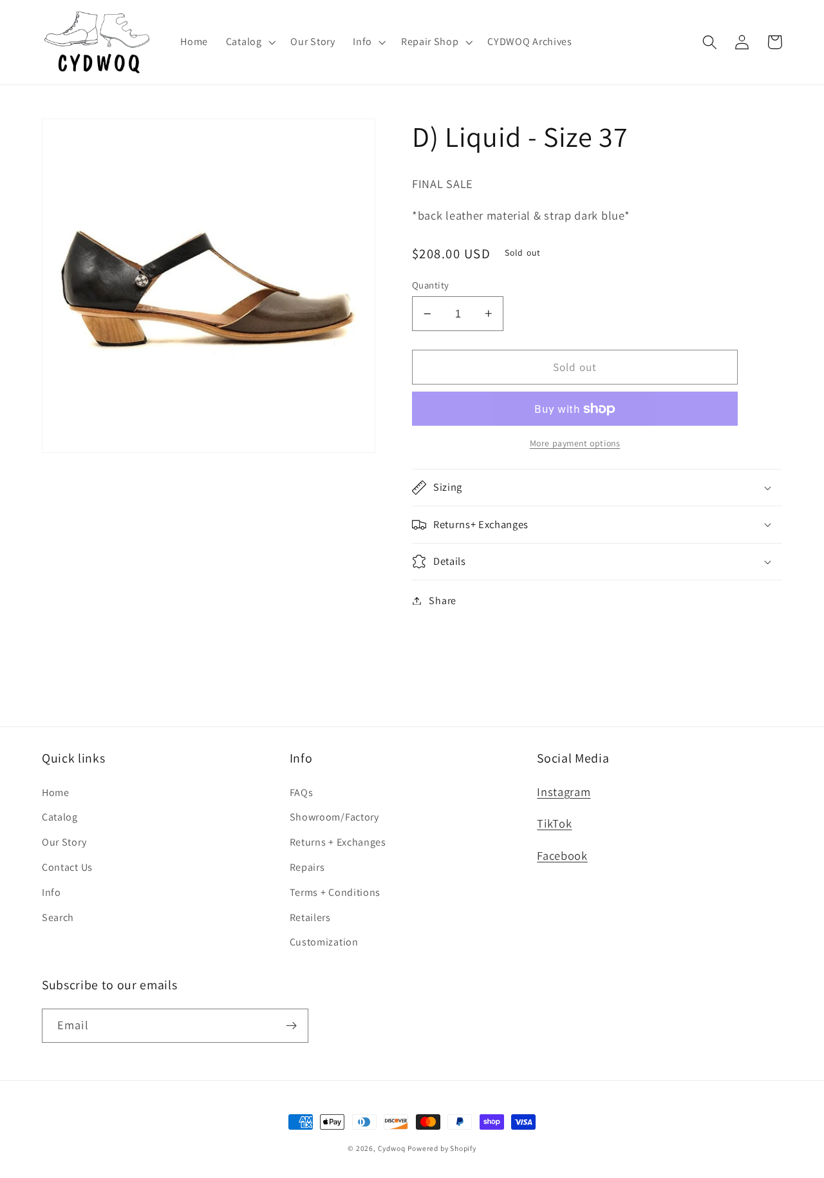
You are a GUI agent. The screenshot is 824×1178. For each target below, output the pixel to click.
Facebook (562, 855)
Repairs (307, 867)
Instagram (563, 791)
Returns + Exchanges (338, 842)
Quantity (430, 285)
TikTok (554, 823)
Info (51, 892)
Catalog (60, 817)
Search (58, 917)
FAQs (302, 792)
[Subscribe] (291, 1026)
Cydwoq (392, 1148)
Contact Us (67, 867)
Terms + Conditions (335, 892)
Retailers (310, 917)
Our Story (64, 842)
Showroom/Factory (334, 817)
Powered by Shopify (441, 1148)
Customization (324, 942)
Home (56, 792)
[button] (249, 41)
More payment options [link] (575, 443)
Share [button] (442, 600)
